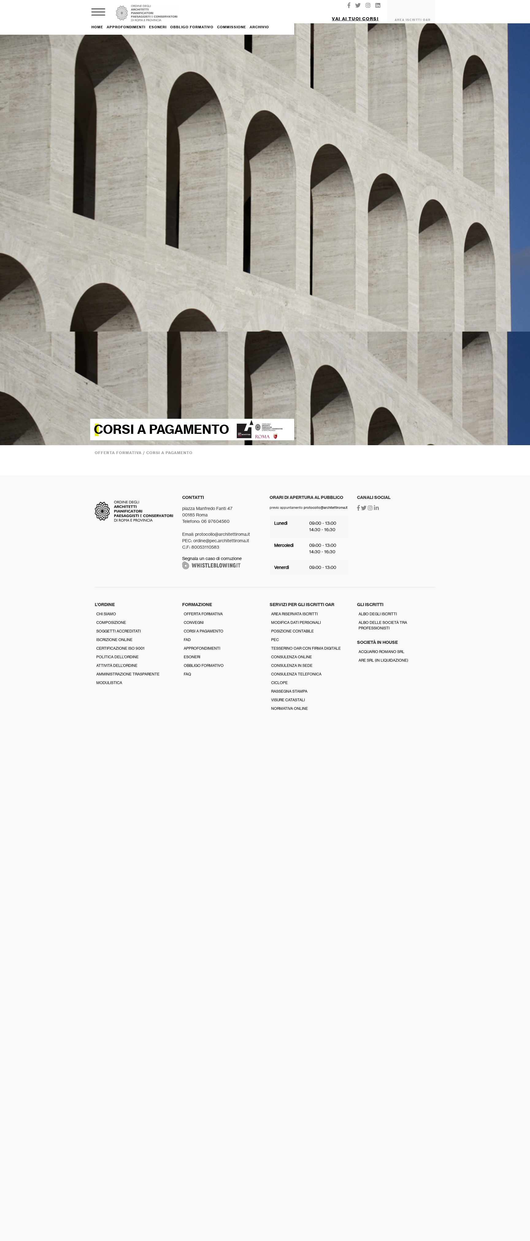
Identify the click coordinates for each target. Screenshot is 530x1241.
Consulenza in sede (292, 665)
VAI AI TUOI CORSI (355, 18)
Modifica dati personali (296, 622)
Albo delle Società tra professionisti (383, 625)
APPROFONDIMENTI (126, 27)
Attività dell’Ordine (116, 665)
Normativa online (289, 708)
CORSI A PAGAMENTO (169, 452)
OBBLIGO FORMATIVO (191, 27)
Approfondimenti (202, 648)
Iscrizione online (114, 639)
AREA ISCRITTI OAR (413, 19)
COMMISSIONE (231, 27)
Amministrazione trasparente (127, 674)
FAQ (187, 674)
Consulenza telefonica (296, 674)
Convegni (194, 622)
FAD (187, 639)
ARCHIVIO (259, 27)
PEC (275, 639)
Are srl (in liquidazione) (383, 660)
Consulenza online (291, 657)
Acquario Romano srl (381, 651)
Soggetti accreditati (118, 631)
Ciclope (279, 682)
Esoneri (192, 657)
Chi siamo (106, 614)
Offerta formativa (203, 614)
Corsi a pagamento (203, 631)
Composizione (111, 622)
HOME (97, 27)
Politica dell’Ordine (117, 657)
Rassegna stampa (289, 691)
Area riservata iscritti (294, 614)
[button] (355, 16)
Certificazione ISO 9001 (120, 648)
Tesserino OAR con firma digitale (306, 648)
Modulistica (109, 682)
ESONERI (158, 27)
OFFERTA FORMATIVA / (120, 452)
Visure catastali (288, 700)
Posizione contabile (292, 631)
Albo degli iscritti (378, 614)
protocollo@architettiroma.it (326, 507)
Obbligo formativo (204, 665)
